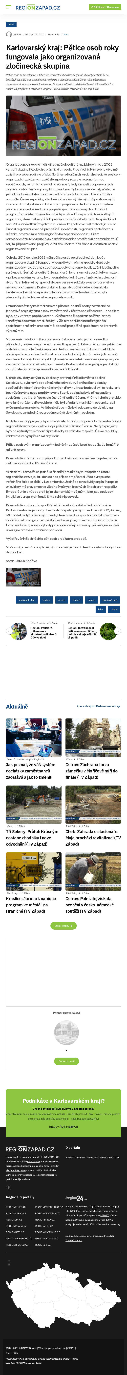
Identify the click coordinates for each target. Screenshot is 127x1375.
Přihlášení (80, 1157)
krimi (100, 609)
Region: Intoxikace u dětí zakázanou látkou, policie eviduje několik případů (82, 632)
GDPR (70, 1348)
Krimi (11, 24)
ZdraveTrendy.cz (73, 1240)
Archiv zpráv (106, 1157)
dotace (91, 600)
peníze (61, 600)
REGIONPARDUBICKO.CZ (49, 1207)
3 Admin (17, 34)
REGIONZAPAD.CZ (16, 1213)
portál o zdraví (90, 1236)
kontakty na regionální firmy (35, 1166)
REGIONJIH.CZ (14, 1219)
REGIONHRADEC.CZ (17, 1245)
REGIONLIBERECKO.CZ (19, 1238)
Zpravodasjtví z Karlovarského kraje (99, 706)
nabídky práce (18, 1170)
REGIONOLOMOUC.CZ (47, 1232)
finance (76, 600)
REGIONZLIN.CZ (44, 1226)
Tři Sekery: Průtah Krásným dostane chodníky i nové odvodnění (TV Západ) (32, 838)
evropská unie (110, 600)
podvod (46, 600)
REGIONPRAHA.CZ (16, 1226)
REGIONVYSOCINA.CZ (47, 1213)
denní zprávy (33, 1161)
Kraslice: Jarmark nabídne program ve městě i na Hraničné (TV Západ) (31, 905)
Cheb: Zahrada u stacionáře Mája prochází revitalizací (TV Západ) (93, 838)
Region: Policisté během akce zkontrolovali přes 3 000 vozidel (44, 632)
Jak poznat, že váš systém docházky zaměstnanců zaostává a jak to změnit (30, 771)
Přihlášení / (99, 7)
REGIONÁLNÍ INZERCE (63, 1126)
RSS (117, 1157)
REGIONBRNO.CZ (45, 1219)
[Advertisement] (63, 671)
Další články (62, 925)
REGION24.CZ (43, 1245)
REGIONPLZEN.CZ (16, 1207)
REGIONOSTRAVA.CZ (47, 1238)
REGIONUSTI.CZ (15, 1232)
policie (114, 609)
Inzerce (69, 1157)
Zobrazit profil (67, 1061)
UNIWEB (104, 1215)
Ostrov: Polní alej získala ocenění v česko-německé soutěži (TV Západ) (89, 905)
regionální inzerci (44, 1174)
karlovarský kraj (27, 600)
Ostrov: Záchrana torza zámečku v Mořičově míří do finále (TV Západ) (91, 771)
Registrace (113, 7)
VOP (8, 1352)
